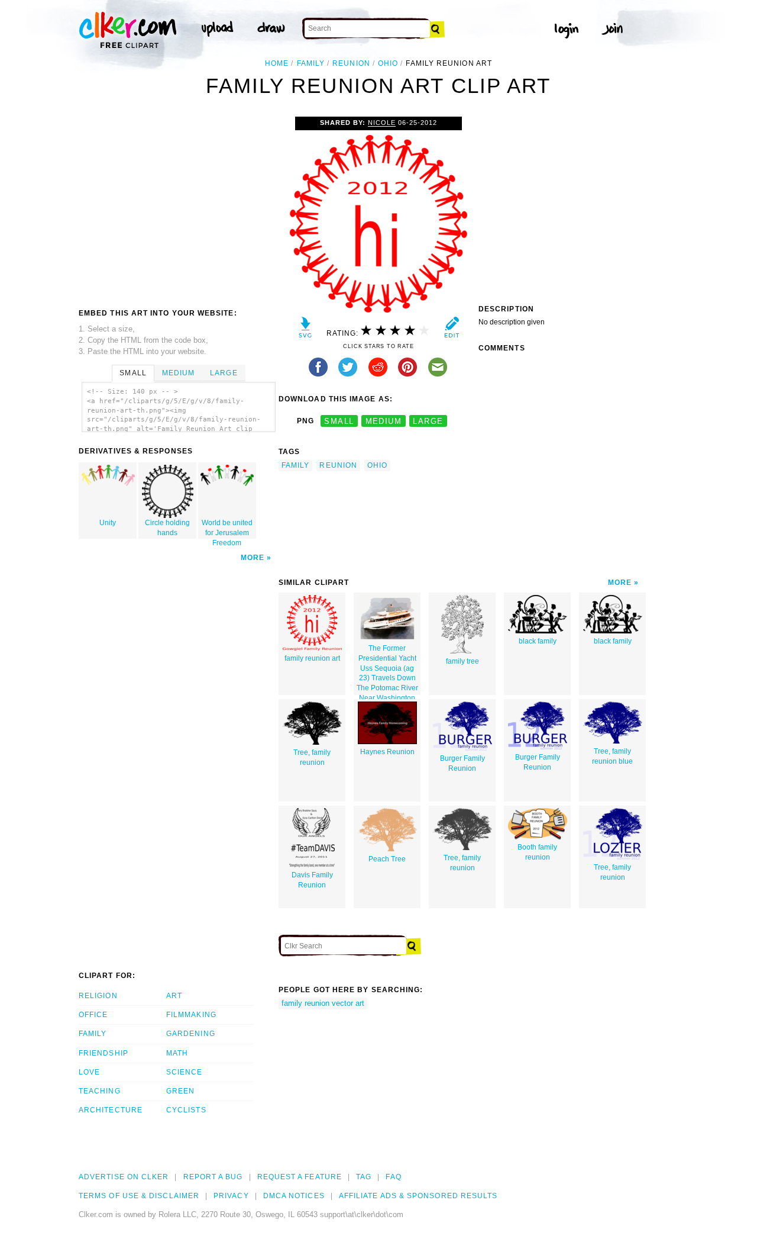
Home (277, 63)
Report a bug (213, 1177)
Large (223, 373)
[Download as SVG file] (305, 330)
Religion (98, 996)
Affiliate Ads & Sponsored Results (418, 1196)
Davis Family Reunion (312, 880)
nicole (382, 122)
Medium (178, 373)
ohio (388, 63)
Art (174, 996)
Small (132, 373)
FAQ (393, 1177)
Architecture (111, 1110)
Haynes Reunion (387, 752)
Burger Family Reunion (462, 763)
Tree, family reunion (312, 757)
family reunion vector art (323, 1003)
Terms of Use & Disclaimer (139, 1196)
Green (180, 1091)
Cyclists (186, 1110)
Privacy (231, 1196)
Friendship (103, 1053)
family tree (462, 661)
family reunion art (312, 658)
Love (89, 1072)
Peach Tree (387, 859)
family (311, 63)
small (339, 421)
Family (92, 1033)
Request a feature (299, 1177)
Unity (107, 523)
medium (383, 421)
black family (538, 641)
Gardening (190, 1033)
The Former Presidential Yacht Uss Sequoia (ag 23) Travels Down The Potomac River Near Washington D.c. (387, 669)
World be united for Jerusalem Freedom (227, 529)
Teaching (100, 1091)
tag (363, 1177)
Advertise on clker (124, 1177)
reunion (351, 63)
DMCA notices (294, 1196)
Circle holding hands (167, 528)
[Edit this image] (451, 330)
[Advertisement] (178, 205)
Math (177, 1053)
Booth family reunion (537, 852)
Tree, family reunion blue (612, 756)
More (252, 558)
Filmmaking (191, 1015)
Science (184, 1072)
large (428, 421)
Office (93, 1015)
